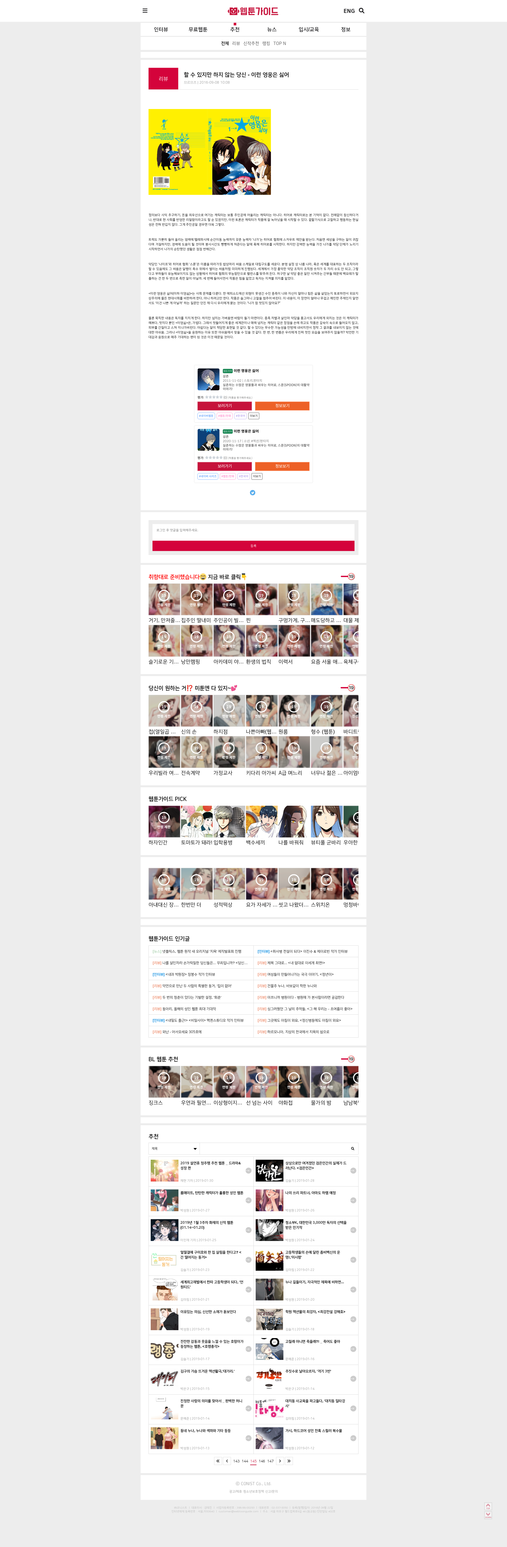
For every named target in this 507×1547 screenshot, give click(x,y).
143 (236, 1461)
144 (245, 1461)
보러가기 (225, 405)
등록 (253, 545)
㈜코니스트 (180, 1507)
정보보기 (282, 405)
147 (270, 1461)
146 (262, 1461)
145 (253, 1461)
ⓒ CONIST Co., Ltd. (254, 1483)
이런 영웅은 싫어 (241, 371)
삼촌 (226, 376)
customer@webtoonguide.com (238, 1511)
